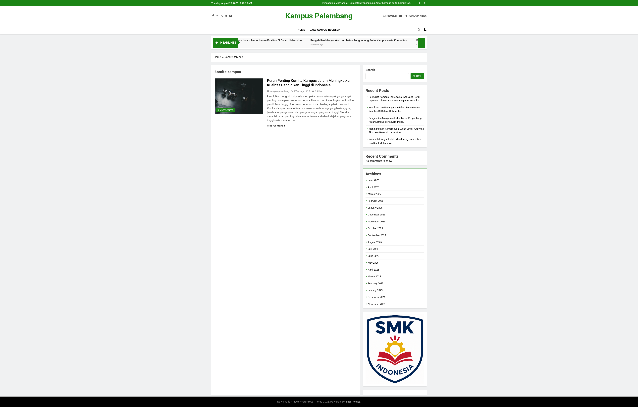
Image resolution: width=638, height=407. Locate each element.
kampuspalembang (279, 91)
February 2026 (375, 200)
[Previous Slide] (419, 3)
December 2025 (376, 214)
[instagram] (217, 16)
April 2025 (373, 269)
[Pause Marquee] (421, 43)
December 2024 (376, 297)
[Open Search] (419, 29)
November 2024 (376, 304)
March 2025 (374, 276)
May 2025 (373, 262)
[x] (221, 16)
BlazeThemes (352, 401)
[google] (226, 16)
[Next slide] (424, 3)
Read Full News (275, 125)
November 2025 (376, 221)
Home (301, 29)
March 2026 (374, 194)
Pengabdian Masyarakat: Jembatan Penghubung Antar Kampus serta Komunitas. (366, 3)
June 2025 (373, 255)
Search (370, 70)
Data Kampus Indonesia (325, 29)
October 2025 (375, 228)
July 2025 (373, 248)
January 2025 (375, 290)
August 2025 (375, 242)
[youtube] (230, 16)
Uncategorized (225, 110)
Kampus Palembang (319, 15)
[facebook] (213, 16)
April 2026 (373, 187)
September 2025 (377, 235)
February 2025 (375, 283)
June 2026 (373, 180)
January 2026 (375, 207)
